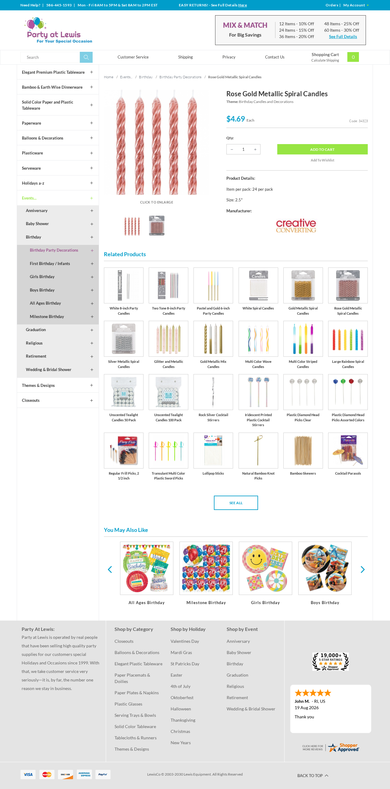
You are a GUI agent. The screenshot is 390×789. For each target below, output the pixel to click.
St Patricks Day (185, 663)
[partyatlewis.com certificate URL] (330, 746)
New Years (181, 742)
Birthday (33, 237)
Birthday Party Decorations (54, 250)
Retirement (36, 356)
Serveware (31, 168)
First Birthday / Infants (50, 263)
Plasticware (32, 152)
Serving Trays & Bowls (135, 715)
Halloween (181, 708)
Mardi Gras (181, 652)
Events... (29, 198)
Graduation (36, 329)
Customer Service (133, 57)
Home (108, 77)
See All (236, 503)
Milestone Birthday (47, 316)
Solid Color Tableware (135, 726)
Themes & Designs (38, 385)
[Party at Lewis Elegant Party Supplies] (73, 30)
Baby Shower (37, 223)
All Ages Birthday (45, 303)
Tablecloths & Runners (136, 737)
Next (362, 569)
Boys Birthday (42, 290)
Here (242, 5)
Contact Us (275, 57)
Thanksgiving (183, 720)
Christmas (180, 731)
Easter (177, 675)
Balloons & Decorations (42, 138)
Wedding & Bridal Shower (48, 369)
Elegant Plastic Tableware (138, 663)
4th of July (180, 686)
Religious (34, 343)
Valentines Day (185, 641)
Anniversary (37, 210)
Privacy (229, 57)
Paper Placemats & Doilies (133, 678)
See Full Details (343, 36)
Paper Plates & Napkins (137, 692)
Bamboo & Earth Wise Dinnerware (52, 87)
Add (322, 149)
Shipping (185, 57)
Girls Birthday (42, 276)
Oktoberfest (182, 697)
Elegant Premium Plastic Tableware (53, 72)
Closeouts (31, 400)
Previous (109, 569)
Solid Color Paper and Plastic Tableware (47, 105)
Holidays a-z (33, 183)
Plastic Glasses (128, 703)
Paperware (31, 123)
